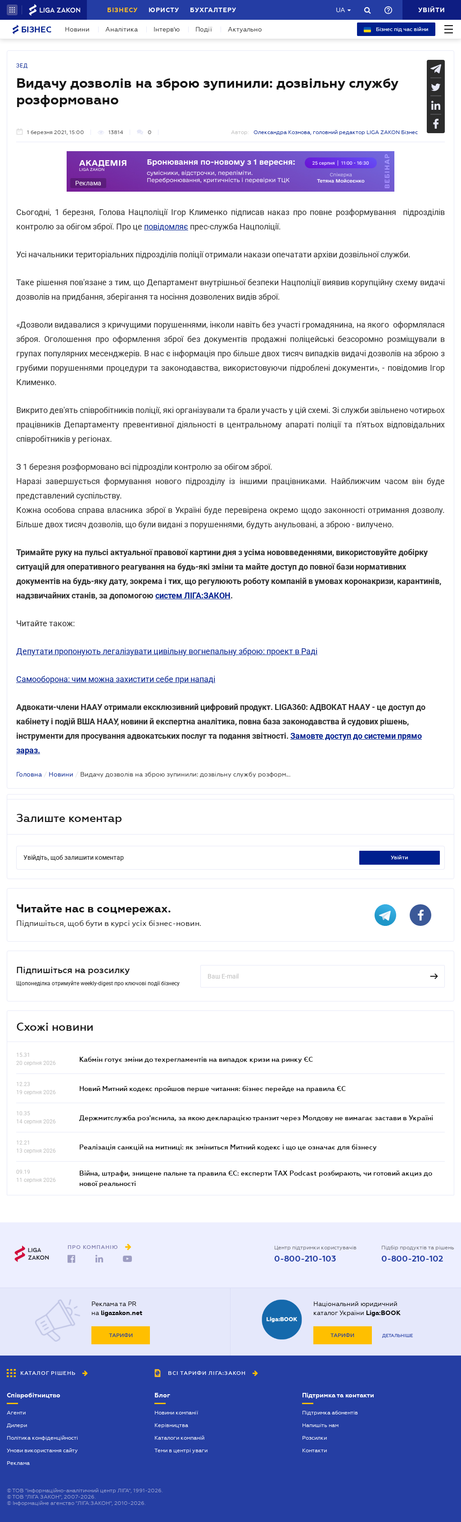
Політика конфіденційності (42, 1438)
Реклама (18, 1463)
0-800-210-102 (412, 1259)
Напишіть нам (320, 1425)
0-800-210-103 (305, 1259)
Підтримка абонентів (330, 1413)
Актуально (245, 29)
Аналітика (121, 29)
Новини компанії (176, 1413)
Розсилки (314, 1438)
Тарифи (121, 1335)
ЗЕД (22, 66)
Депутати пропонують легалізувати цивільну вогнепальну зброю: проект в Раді (166, 651)
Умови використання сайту (42, 1450)
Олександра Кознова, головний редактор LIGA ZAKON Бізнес (335, 132)
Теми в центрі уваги (181, 1450)
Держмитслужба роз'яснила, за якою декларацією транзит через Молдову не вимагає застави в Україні (256, 1117)
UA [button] (340, 9)
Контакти (314, 1450)
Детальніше (397, 1335)
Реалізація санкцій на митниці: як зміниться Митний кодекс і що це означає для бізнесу (228, 1147)
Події (203, 29)
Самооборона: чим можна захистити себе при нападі (115, 679)
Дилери (17, 1425)
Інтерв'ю (167, 29)
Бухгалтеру (213, 9)
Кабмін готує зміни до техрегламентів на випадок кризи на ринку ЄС (196, 1059)
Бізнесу (122, 9)
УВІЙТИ (399, 857)
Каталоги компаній (179, 1438)
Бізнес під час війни (402, 29)
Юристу (164, 9)
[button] (12, 9)
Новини (77, 29)
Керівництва (171, 1425)
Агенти (16, 1413)
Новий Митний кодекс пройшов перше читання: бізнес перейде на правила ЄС (212, 1088)
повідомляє (166, 226)
